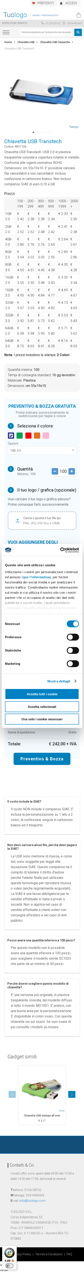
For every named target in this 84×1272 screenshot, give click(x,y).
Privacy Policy (21, 1254)
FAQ (69, 1254)
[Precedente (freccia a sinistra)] (1, 1270)
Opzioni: (13, 443)
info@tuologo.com (32, 1200)
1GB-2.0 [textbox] (15, 450)
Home (8, 42)
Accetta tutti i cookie (42, 694)
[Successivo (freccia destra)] (6, 1270)
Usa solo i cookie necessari (42, 719)
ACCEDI (71, 3)
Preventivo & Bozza (42, 758)
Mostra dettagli (58, 681)
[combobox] (46, 32)
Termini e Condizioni (48, 1254)
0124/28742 (52, 23)
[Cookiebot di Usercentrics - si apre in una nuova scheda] (60, 550)
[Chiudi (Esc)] (1, 1265)
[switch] (73, 637)
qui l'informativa (36, 577)
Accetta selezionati (42, 706)
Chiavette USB (25, 42)
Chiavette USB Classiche (55, 42)
